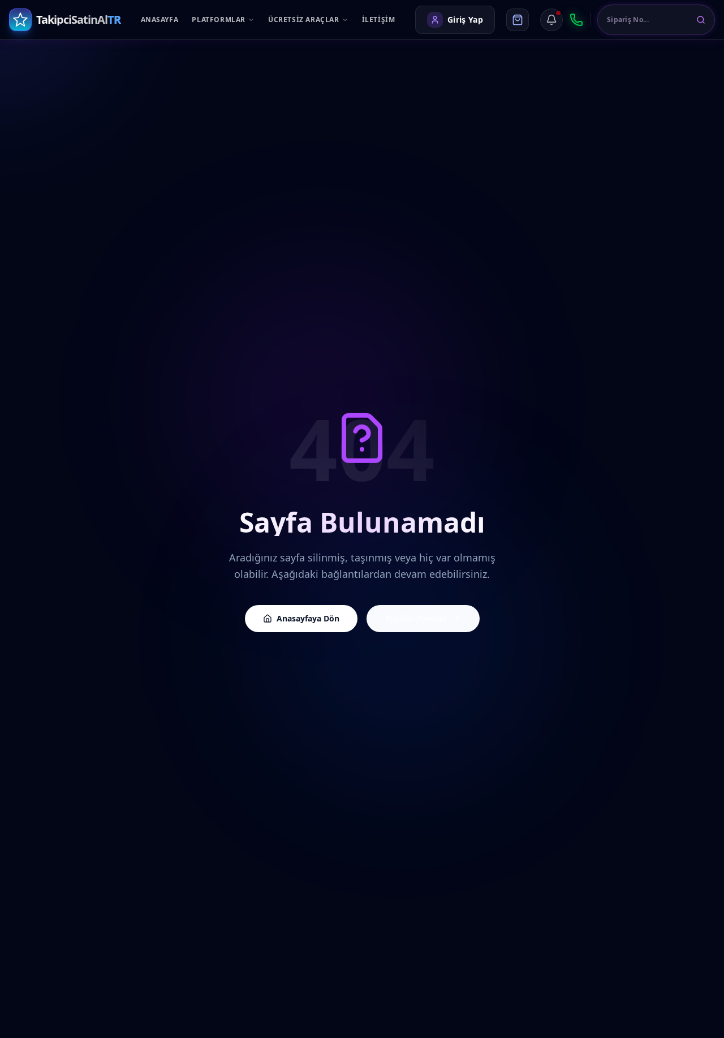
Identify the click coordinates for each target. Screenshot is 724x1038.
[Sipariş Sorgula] (701, 20)
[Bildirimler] (551, 19)
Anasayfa (160, 19)
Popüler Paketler (416, 618)
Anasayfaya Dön (308, 618)
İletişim (378, 19)
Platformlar (218, 19)
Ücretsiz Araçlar (303, 19)
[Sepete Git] (517, 20)
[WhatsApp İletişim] (576, 20)
